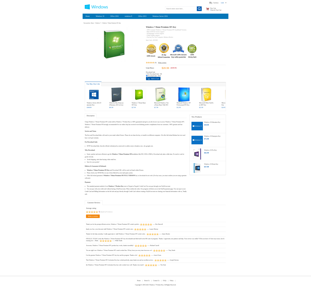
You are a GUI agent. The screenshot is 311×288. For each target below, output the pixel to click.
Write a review (162, 63)
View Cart (215, 9)
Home (88, 16)
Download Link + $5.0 (154, 76)
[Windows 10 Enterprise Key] (197, 140)
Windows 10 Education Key (212, 122)
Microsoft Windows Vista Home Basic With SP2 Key (161, 105)
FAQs (164, 280)
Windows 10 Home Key (211, 164)
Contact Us (156, 280)
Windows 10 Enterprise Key (212, 136)
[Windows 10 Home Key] (197, 168)
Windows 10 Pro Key (210, 150)
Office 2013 (142, 16)
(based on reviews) (106, 212)
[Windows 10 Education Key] (197, 126)
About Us (147, 280)
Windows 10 (100, 16)
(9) (155, 63)
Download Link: (150, 72)
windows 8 (128, 16)
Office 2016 (114, 16)
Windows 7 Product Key (123, 122)
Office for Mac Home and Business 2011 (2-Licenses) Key (116, 105)
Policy (171, 280)
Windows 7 (98, 23)
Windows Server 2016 (160, 16)
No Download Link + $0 (154, 74)
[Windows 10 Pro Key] (197, 154)
